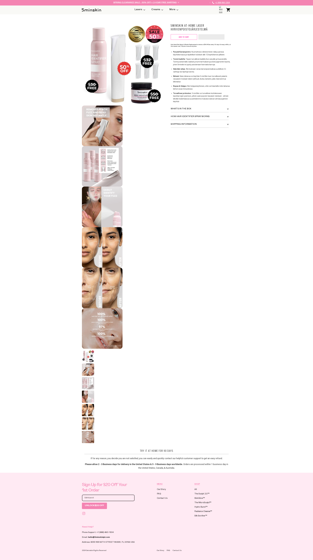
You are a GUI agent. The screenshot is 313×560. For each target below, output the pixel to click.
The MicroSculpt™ (202, 502)
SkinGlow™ (199, 498)
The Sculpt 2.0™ (201, 494)
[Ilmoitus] (210, 2)
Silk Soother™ (200, 516)
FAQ (159, 494)
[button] (211, 37)
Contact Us (162, 498)
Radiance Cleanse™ (203, 511)
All (195, 489)
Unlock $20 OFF (94, 505)
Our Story (161, 489)
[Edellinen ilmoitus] (82, 2)
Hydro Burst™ (200, 507)
